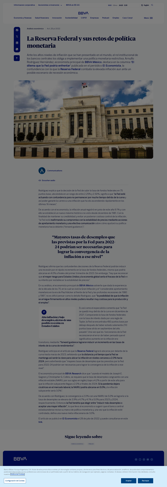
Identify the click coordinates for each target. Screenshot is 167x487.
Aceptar (129, 481)
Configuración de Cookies (15, 481)
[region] (83, 476)
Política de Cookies (17, 474)
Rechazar (145, 481)
